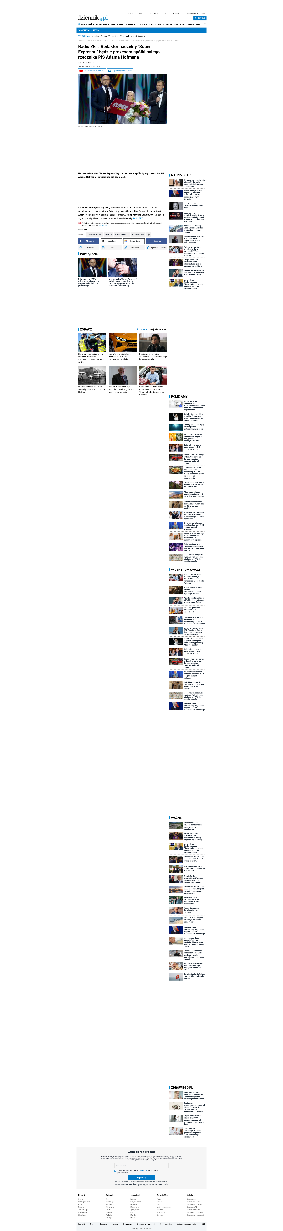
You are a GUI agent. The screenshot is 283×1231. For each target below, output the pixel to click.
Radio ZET (138, 218)
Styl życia (160, 1215)
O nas (92, 1224)
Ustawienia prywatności (186, 1224)
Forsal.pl (81, 1207)
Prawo (159, 1199)
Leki (158, 1204)
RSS (203, 1224)
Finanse (159, 1202)
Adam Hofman (138, 234)
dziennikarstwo (94, 234)
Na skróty (82, 1195)
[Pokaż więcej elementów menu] (205, 25)
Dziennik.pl (110, 1195)
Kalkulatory (191, 1195)
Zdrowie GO (105, 36)
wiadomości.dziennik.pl (94, 41)
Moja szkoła (134, 1207)
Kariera (115, 1224)
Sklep (203, 13)
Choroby (160, 1210)
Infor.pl (80, 1199)
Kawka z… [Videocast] (120, 36)
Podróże (109, 1215)
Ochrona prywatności (146, 1224)
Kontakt (81, 1224)
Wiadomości (84, 30)
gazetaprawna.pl (192, 13)
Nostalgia (95, 36)
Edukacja (133, 1204)
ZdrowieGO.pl (176, 13)
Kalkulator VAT (192, 1207)
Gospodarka (110, 1204)
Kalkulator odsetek (193, 1210)
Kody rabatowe (135, 1202)
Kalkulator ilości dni (193, 1202)
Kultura (132, 1218)
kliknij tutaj (154, 1186)
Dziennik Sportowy (137, 36)
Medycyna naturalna (164, 1207)
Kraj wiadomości (158, 329)
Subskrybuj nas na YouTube (94, 71)
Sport (108, 1210)
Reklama (103, 1224)
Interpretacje (82, 1212)
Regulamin (127, 1224)
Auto (107, 1199)
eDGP (80, 1204)
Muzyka (133, 1215)
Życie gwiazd (135, 1210)
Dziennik (80, 41)
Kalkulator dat (191, 1199)
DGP (164, 13)
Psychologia (161, 1212)
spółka (108, 234)
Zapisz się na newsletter (122, 71)
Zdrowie (109, 1212)
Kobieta (133, 1199)
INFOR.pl (130, 13)
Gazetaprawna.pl (84, 1202)
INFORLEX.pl (153, 13)
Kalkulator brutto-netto (195, 1212)
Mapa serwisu (166, 1224)
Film (131, 1212)
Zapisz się (141, 1177)
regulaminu (143, 1170)
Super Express (122, 234)
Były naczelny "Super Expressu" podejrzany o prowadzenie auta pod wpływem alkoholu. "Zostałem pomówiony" (122, 282)
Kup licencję (103, 225)
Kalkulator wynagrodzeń (195, 1215)
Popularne (142, 329)
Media (96, 30)
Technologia (110, 1202)
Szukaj (201, 18)
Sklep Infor (82, 1215)
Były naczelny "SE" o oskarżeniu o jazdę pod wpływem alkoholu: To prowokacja (88, 282)
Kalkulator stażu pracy (194, 1204)
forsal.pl (141, 13)
